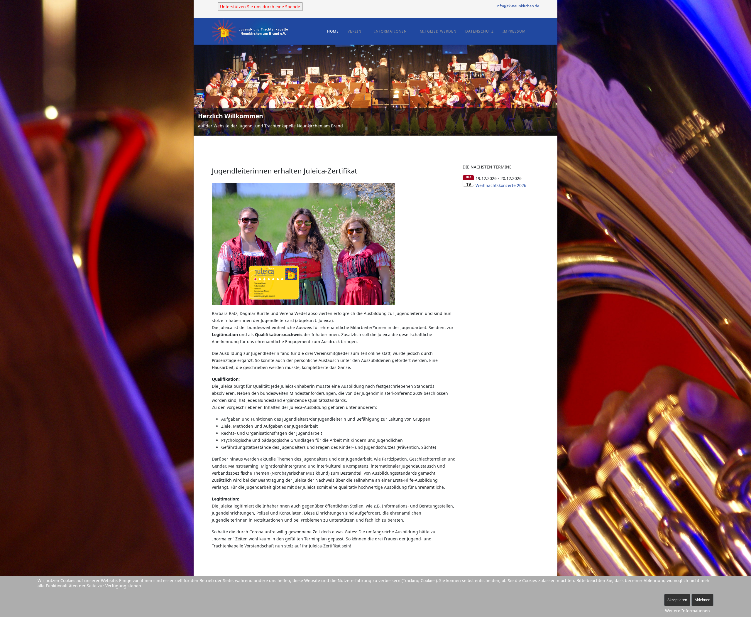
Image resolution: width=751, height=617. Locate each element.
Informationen (390, 31)
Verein (354, 31)
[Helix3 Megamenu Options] (537, 31)
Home (333, 31)
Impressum (514, 31)
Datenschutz (479, 31)
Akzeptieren (677, 599)
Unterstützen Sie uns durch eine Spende (260, 6)
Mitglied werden (438, 31)
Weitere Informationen (687, 610)
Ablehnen (702, 599)
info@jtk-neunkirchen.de (517, 6)
